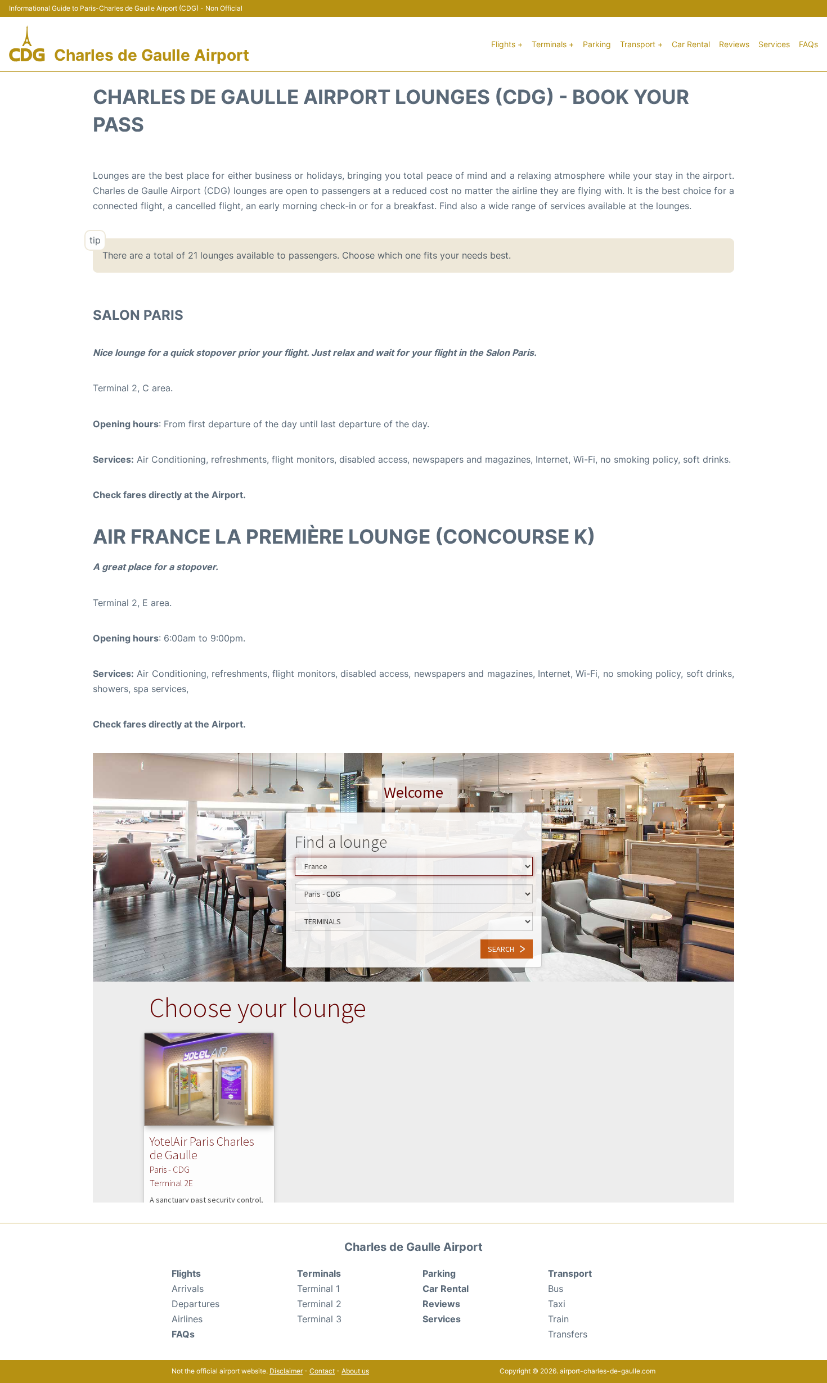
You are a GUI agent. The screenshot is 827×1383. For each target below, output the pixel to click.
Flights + (507, 44)
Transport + (641, 44)
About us (355, 1371)
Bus (555, 1288)
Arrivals (188, 1288)
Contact (322, 1371)
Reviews (734, 44)
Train (558, 1319)
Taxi (556, 1303)
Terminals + (553, 44)
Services (774, 44)
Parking (597, 44)
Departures (195, 1303)
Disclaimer (286, 1371)
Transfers (567, 1334)
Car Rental (691, 44)
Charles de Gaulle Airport (151, 55)
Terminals (319, 1273)
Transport (570, 1273)
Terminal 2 (319, 1303)
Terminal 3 (319, 1319)
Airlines (187, 1319)
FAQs (808, 44)
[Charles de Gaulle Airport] (27, 44)
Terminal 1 (318, 1288)
